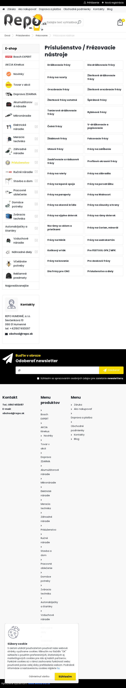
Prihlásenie (93, 2)
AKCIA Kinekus (14, 65)
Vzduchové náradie (20, 241)
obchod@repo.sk (21, 334)
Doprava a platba (50, 9)
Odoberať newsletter (37, 361)
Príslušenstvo (23, 35)
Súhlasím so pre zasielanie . (82, 378)
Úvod (7, 35)
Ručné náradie (23, 172)
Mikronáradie (22, 116)
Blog (109, 9)
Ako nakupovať (27, 9)
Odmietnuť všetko (39, 676)
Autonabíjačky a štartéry (16, 229)
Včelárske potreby (20, 263)
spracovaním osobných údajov (73, 378)
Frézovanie (42, 35)
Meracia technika (19, 139)
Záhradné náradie (19, 151)
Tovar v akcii (21, 85)
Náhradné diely (22, 252)
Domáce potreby (17, 204)
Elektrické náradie (19, 127)
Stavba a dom (22, 181)
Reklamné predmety (20, 276)
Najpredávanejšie (17, 286)
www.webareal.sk (39, 683)
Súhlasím (65, 676)
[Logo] (25, 22)
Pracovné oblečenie (20, 192)
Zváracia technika (19, 217)
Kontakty (99, 9)
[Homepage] (3, 9)
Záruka (11, 9)
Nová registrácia (114, 2)
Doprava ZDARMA (24, 94)
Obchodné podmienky (77, 9)
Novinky (18, 74)
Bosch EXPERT (22, 57)
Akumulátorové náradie (22, 104)
